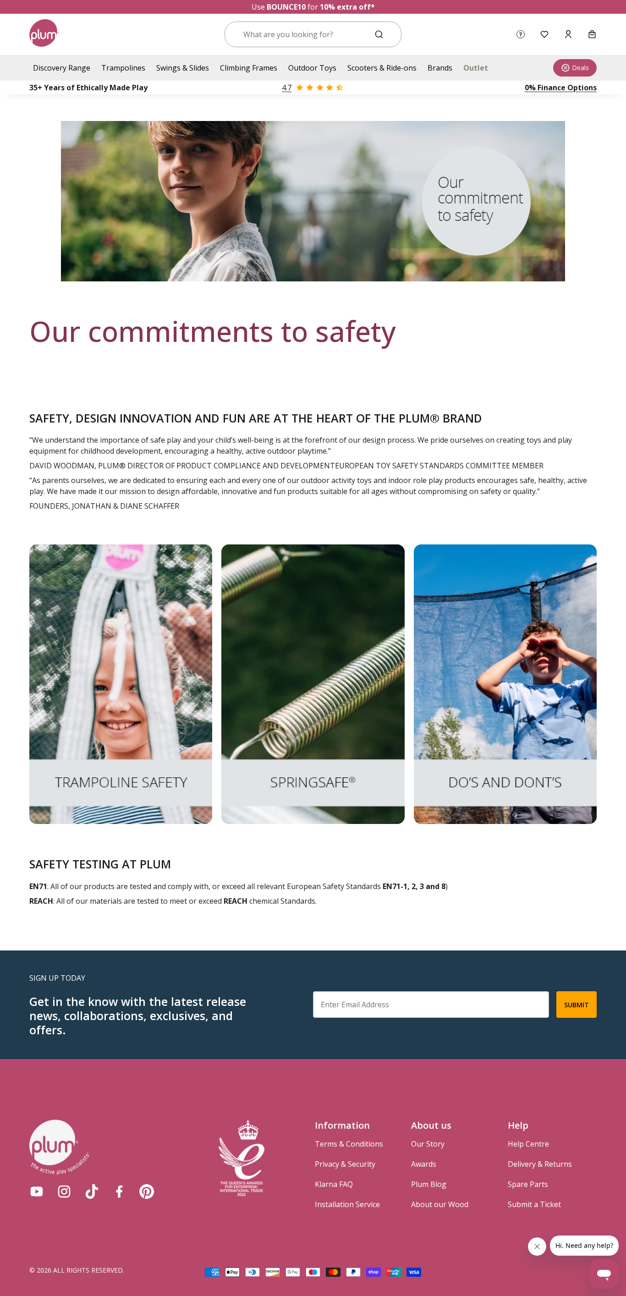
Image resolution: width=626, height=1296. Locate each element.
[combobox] (302, 34)
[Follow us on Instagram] (64, 1191)
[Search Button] (379, 34)
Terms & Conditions (349, 1144)
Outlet (475, 68)
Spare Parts (528, 1184)
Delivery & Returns (540, 1164)
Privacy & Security (345, 1164)
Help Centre (528, 1144)
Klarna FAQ (334, 1184)
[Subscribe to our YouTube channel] (36, 1191)
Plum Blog (428, 1184)
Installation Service (347, 1204)
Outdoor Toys (312, 68)
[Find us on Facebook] (119, 1191)
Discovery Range (61, 68)
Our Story (428, 1144)
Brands (440, 68)
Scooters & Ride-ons (382, 68)
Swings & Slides (182, 68)
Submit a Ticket (534, 1204)
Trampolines (123, 68)
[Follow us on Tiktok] (91, 1191)
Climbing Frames (248, 68)
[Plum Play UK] (44, 34)
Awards (423, 1164)
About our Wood (439, 1204)
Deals (580, 67)
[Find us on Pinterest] (146, 1191)
